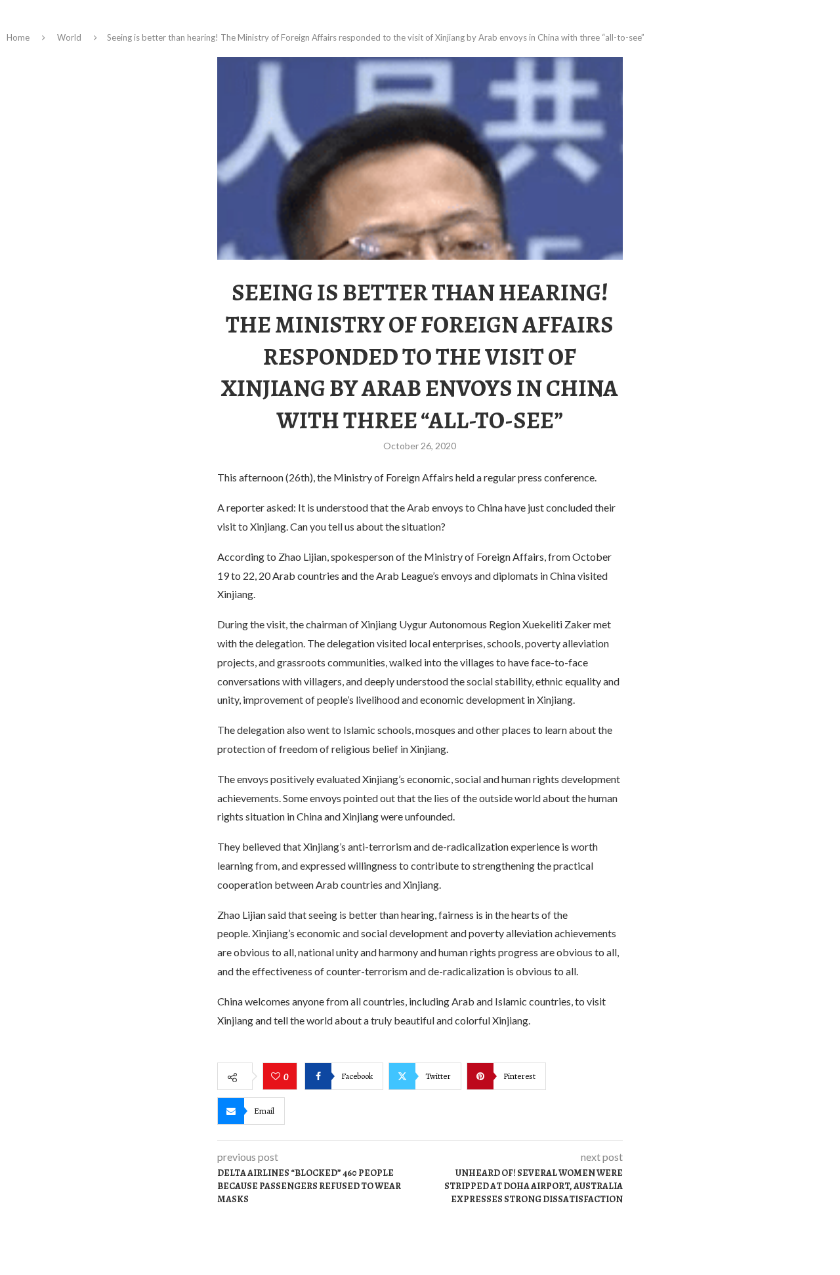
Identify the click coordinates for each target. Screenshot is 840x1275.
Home (18, 37)
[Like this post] (277, 1077)
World (69, 37)
